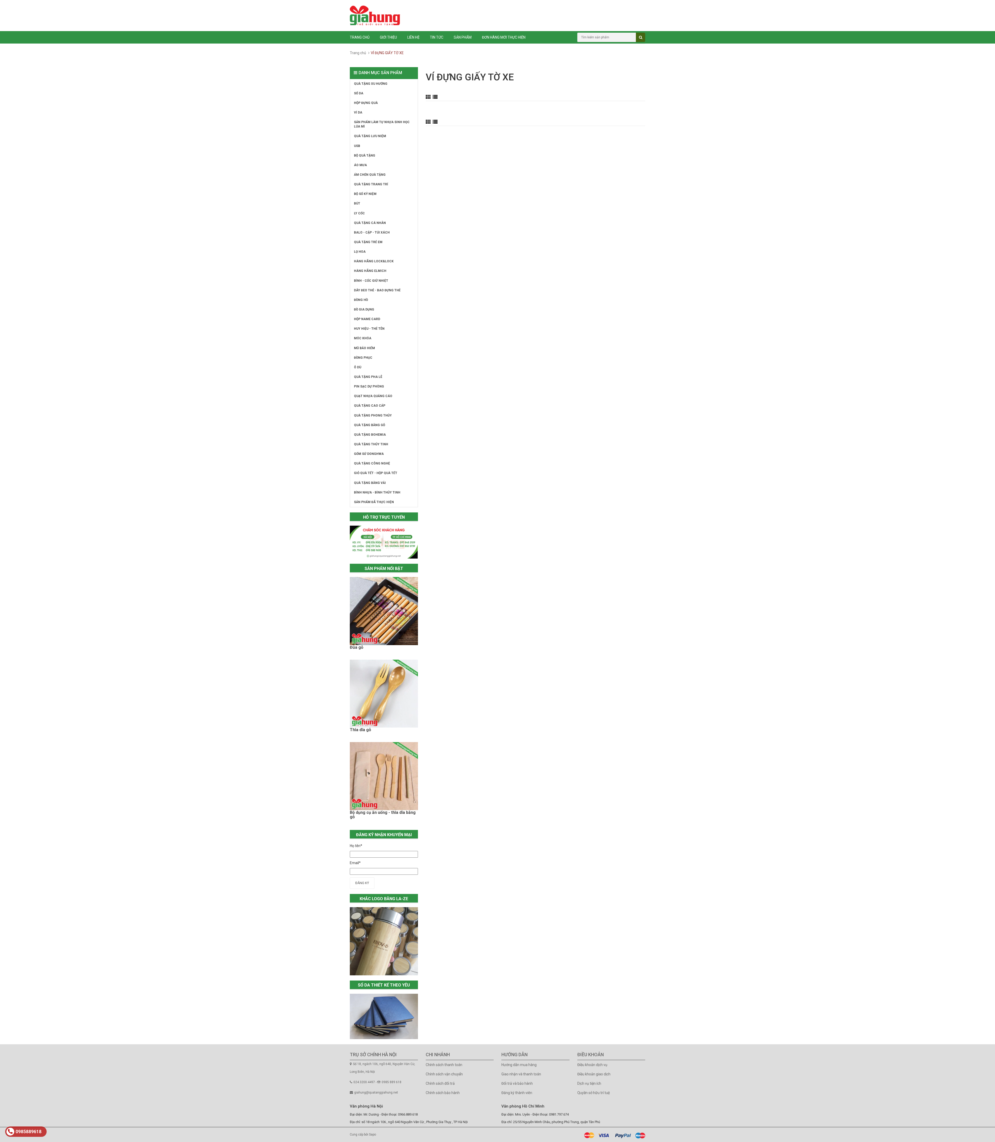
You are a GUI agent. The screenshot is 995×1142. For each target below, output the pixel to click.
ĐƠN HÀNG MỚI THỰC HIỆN (503, 37)
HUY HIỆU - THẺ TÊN (369, 328)
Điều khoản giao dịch (593, 1074)
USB (357, 146)
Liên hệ (413, 37)
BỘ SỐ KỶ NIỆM (365, 194)
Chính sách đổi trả (440, 1083)
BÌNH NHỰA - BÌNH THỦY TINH (377, 492)
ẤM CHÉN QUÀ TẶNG (370, 175)
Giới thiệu (388, 37)
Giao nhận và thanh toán (521, 1074)
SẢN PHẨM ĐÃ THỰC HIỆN (374, 502)
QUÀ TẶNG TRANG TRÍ (371, 184)
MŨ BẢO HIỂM (364, 348)
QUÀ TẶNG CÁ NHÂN (370, 223)
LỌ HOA (360, 251)
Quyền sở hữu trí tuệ (593, 1093)
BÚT (357, 203)
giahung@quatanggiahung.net (376, 1092)
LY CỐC (359, 213)
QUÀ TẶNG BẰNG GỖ (369, 425)
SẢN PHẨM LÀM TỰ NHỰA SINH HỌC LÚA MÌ (382, 124)
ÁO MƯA (360, 165)
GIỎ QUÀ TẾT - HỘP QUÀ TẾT (375, 473)
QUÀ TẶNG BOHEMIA (370, 434)
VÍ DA (358, 112)
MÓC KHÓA (362, 338)
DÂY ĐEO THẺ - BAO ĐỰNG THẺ (377, 290)
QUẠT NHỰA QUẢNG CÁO (373, 396)
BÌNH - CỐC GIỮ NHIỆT (371, 281)
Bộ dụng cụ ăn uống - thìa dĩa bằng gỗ (383, 815)
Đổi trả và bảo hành (517, 1083)
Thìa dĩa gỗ (360, 730)
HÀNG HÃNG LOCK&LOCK (374, 261)
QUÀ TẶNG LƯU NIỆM (370, 136)
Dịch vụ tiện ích (589, 1083)
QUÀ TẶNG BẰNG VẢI (370, 483)
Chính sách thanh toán (444, 1065)
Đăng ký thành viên (516, 1093)
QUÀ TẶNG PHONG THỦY (373, 415)
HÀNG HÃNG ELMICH (370, 271)
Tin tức (436, 37)
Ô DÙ (357, 367)
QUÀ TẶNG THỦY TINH (371, 444)
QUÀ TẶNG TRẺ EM (368, 242)
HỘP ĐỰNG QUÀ (366, 103)
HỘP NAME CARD (367, 319)
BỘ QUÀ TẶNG (364, 155)
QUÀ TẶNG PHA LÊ (368, 377)
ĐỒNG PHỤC (363, 357)
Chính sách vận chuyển (444, 1074)
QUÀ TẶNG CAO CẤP (369, 405)
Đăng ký (362, 883)
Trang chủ (359, 37)
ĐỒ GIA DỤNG (364, 309)
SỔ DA (358, 93)
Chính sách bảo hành (443, 1093)
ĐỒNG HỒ (361, 300)
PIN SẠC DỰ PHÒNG (369, 386)
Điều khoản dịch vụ (592, 1065)
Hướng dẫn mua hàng (519, 1065)
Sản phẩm (463, 37)
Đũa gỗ (356, 647)
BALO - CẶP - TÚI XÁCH (372, 232)
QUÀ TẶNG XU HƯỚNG (370, 84)
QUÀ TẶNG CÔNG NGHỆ (372, 463)
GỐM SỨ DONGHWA (369, 454)
